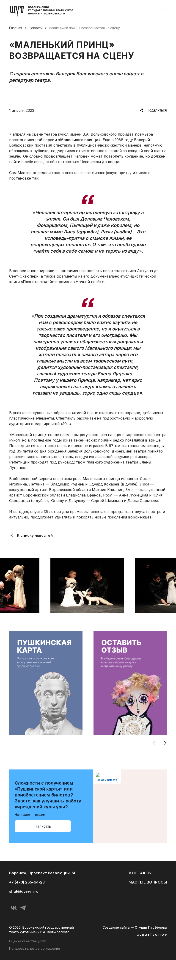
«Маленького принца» (79, 139)
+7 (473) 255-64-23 (27, 882)
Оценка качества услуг (28, 941)
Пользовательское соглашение (34, 948)
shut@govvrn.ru (23, 891)
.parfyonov (152, 934)
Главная (16, 28)
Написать (43, 826)
